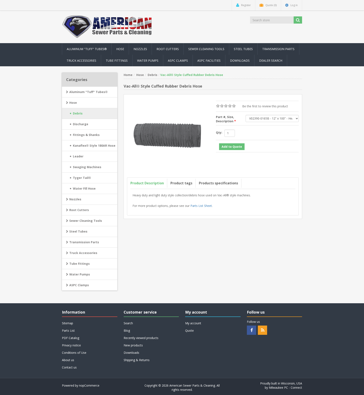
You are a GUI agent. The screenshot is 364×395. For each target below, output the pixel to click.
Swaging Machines (87, 167)
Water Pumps (79, 274)
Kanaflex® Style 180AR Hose (94, 146)
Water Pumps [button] (147, 61)
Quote (189, 330)
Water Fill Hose (84, 188)
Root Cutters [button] (168, 49)
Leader (78, 156)
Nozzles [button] (140, 49)
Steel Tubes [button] (243, 49)
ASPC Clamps (79, 285)
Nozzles (75, 199)
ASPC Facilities (209, 61)
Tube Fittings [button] (117, 61)
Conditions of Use (74, 353)
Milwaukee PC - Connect (285, 388)
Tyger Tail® (82, 178)
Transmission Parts (84, 242)
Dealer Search (270, 61)
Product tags (181, 183)
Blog (127, 330)
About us (68, 360)
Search (128, 323)
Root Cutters (79, 210)
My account (193, 323)
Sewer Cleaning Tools (85, 221)
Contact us (69, 367)
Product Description (147, 183)
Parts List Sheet (201, 206)
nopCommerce (89, 385)
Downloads (240, 61)
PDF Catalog (70, 338)
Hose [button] (120, 49)
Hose (73, 103)
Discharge (80, 124)
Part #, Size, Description (225, 119)
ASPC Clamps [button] (178, 61)
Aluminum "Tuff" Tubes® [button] (87, 49)
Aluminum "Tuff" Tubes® (88, 92)
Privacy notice (71, 345)
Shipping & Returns (137, 360)
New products (133, 345)
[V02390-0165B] (168, 135)
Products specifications (218, 183)
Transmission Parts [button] (278, 49)
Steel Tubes (78, 231)
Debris (78, 113)
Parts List (68, 330)
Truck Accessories (83, 253)
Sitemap (67, 323)
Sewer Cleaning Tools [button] (206, 49)
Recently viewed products (141, 338)
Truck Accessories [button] (81, 61)
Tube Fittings (79, 264)
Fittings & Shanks (86, 135)
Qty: (219, 132)
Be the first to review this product (265, 106)
